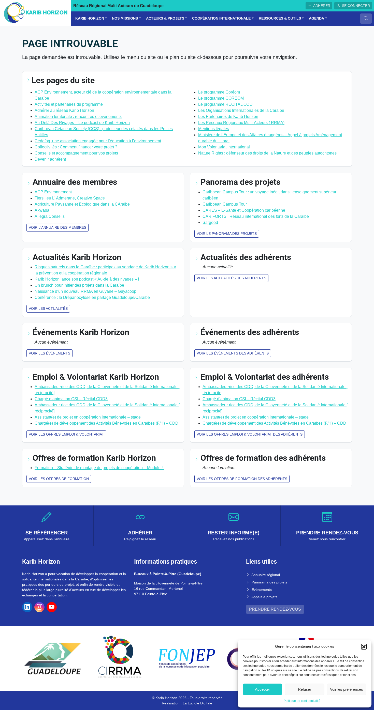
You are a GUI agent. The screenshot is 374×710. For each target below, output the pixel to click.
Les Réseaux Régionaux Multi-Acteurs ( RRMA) (241, 122)
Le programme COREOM (221, 98)
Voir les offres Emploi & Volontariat (66, 434)
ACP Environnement (53, 192)
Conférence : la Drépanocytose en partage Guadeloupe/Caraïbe (92, 297)
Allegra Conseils (50, 216)
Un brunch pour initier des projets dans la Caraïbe (79, 285)
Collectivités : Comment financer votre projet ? (76, 147)
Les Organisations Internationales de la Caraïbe (241, 110)
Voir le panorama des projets (227, 233)
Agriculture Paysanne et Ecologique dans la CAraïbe (82, 204)
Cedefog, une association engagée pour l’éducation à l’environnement (98, 141)
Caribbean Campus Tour (225, 204)
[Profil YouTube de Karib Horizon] (52, 607)
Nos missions (125, 18)
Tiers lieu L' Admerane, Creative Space (70, 198)
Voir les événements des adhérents (233, 353)
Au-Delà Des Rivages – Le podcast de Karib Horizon (82, 122)
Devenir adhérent (50, 159)
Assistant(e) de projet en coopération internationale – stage (88, 417)
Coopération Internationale (221, 18)
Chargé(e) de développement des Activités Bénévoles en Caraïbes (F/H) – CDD (106, 423)
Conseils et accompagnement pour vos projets (76, 153)
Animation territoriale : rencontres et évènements (78, 116)
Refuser (304, 689)
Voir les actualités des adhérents (231, 278)
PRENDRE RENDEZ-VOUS (275, 609)
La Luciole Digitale (197, 703)
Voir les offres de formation (59, 479)
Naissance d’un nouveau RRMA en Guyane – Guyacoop (85, 291)
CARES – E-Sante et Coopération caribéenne (244, 210)
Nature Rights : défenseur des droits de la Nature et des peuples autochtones (267, 153)
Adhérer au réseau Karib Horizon (64, 110)
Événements (262, 590)
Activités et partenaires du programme (69, 104)
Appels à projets (264, 597)
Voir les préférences (346, 689)
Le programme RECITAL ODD (225, 104)
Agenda (316, 18)
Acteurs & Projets (165, 18)
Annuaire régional (265, 575)
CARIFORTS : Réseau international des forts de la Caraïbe (256, 216)
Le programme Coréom (219, 92)
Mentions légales (213, 129)
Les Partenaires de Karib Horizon (228, 116)
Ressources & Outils (280, 18)
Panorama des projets (269, 582)
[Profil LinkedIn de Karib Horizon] (27, 607)
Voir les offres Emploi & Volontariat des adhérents (250, 434)
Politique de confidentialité (302, 701)
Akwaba (42, 210)
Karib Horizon (89, 18)
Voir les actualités (48, 308)
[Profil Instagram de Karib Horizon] (39, 607)
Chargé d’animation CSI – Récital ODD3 (71, 399)
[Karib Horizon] (35, 12)
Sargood (210, 222)
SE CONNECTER (356, 6)
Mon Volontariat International (224, 147)
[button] (363, 646)
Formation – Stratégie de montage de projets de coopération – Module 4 (99, 468)
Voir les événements (49, 353)
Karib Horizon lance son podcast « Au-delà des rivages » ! (87, 279)
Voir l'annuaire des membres (57, 227)
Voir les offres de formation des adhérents (242, 479)
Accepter (262, 689)
